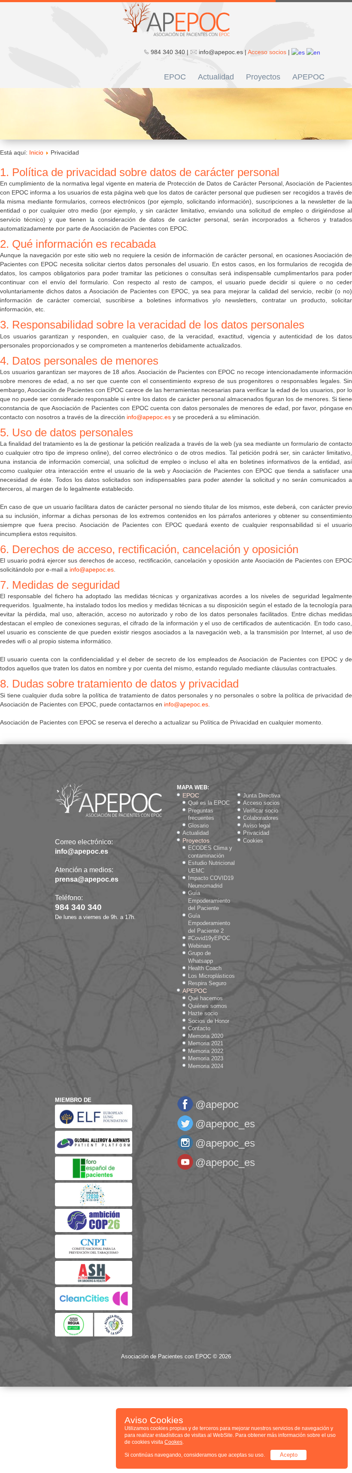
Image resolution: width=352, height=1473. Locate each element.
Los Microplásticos (211, 976)
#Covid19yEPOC (209, 938)
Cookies (253, 840)
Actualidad (216, 77)
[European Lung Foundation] (93, 1126)
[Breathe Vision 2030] (93, 1204)
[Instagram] (185, 1149)
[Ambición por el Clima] (93, 1230)
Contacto (199, 1028)
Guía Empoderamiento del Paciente (209, 900)
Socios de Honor (208, 1021)
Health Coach (205, 968)
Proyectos (263, 77)
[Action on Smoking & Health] (93, 1282)
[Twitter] (185, 1129)
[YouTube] (185, 1168)
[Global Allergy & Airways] (93, 1152)
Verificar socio (260, 810)
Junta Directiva (261, 795)
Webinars (199, 946)
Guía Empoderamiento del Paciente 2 (209, 923)
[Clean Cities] (93, 1308)
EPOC (175, 77)
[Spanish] (298, 52)
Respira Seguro (207, 983)
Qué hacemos (205, 998)
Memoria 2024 (205, 1066)
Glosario (198, 825)
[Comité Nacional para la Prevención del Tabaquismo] (93, 1256)
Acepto (288, 1455)
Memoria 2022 (205, 1051)
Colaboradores (261, 818)
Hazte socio (203, 1013)
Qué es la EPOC (209, 803)
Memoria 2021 (205, 1043)
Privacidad (256, 833)
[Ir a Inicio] (176, 18)
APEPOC (308, 77)
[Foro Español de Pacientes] (93, 1178)
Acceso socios (267, 52)
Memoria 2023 (205, 1058)
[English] (313, 52)
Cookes (173, 1442)
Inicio (36, 152)
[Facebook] (185, 1110)
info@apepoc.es (149, 417)
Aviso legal (256, 825)
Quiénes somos (207, 1006)
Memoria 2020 (205, 1036)
